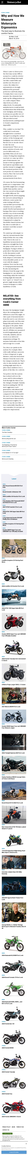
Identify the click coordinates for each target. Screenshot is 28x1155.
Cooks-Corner (5, 12)
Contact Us (5, 1130)
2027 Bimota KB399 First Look (11, 706)
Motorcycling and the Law (9, 438)
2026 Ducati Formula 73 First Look (12, 977)
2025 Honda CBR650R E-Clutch (11, 1116)
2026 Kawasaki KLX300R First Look (12, 955)
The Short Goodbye (7, 432)
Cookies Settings (7, 1133)
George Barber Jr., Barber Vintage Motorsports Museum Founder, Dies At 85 (14, 926)
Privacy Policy (6, 1127)
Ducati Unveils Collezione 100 (12, 492)
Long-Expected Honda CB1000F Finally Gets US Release (12, 518)
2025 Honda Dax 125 (8, 1024)
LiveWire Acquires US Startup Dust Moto (13, 524)
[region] (14, 1148)
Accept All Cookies (14, 1152)
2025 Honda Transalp (8, 1072)
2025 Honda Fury (7, 1094)
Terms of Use (20, 1127)
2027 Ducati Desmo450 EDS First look (13, 486)
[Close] (26, 1143)
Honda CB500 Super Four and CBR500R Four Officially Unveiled (13, 530)
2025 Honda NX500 (8, 1048)
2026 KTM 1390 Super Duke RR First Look (14, 512)
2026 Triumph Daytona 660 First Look (13, 753)
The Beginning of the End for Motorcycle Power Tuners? (9, 445)
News (4, 484)
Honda (3, 1021)
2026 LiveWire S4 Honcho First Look (14, 496)
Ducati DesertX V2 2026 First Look (12, 803)
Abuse (13, 1127)
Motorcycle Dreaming (7, 459)
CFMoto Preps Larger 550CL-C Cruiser (14, 684)
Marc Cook (14, 36)
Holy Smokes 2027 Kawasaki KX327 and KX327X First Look (13, 501)
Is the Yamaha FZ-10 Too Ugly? (10, 452)
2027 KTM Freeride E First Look (12, 507)
